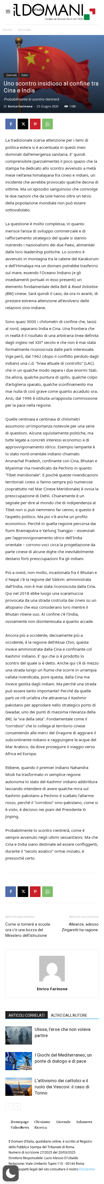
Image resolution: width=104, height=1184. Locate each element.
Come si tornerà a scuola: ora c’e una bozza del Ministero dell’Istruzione (28, 930)
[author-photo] (52, 981)
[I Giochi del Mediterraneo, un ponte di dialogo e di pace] (18, 1061)
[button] (11, 1173)
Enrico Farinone (20, 106)
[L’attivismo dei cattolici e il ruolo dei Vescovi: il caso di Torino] (18, 1087)
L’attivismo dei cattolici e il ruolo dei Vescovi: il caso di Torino (62, 1087)
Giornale (24, 30)
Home (7, 30)
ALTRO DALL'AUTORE (69, 1015)
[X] (23, 124)
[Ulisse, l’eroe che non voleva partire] (18, 1035)
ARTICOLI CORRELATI (27, 1015)
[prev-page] (8, 1106)
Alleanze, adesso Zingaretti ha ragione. (80, 927)
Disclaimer (87, 1169)
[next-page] (17, 1106)
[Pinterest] (35, 124)
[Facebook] (10, 124)
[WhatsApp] (47, 124)
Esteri (24, 75)
